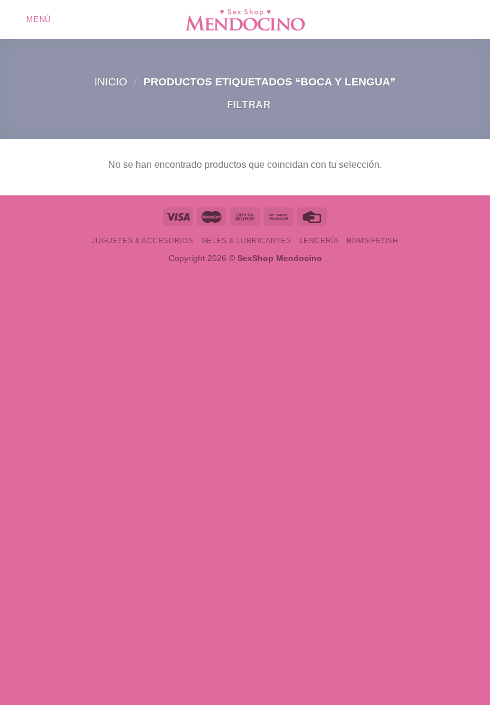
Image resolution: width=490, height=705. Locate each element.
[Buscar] (456, 19)
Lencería (319, 241)
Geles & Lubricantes (246, 241)
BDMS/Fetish (373, 241)
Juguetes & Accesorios (142, 241)
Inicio (110, 81)
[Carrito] (475, 20)
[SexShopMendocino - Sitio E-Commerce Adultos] (245, 19)
